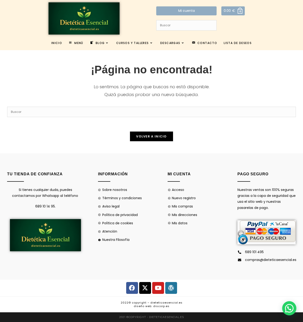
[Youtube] (158, 288)
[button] (289, 308)
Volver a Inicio (151, 136)
